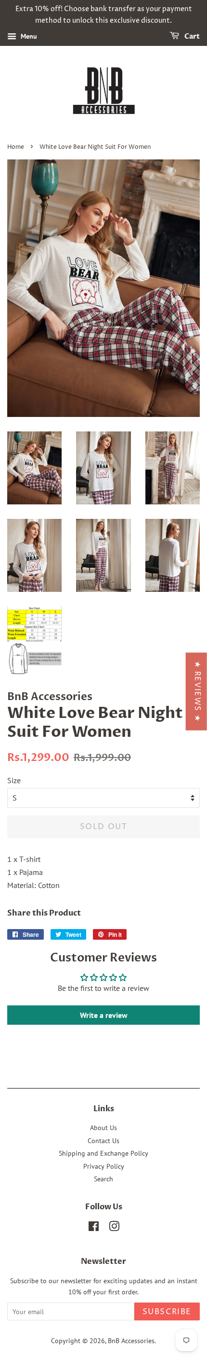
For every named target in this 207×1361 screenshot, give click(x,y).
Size (14, 780)
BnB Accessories (131, 1340)
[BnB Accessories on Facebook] (93, 1228)
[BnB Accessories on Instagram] (114, 1228)
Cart (191, 36)
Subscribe (167, 1311)
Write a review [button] (104, 1015)
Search (103, 1179)
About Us (103, 1127)
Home (15, 147)
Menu (28, 36)
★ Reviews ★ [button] (197, 691)
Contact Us (103, 1140)
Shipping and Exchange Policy (103, 1153)
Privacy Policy (103, 1166)
